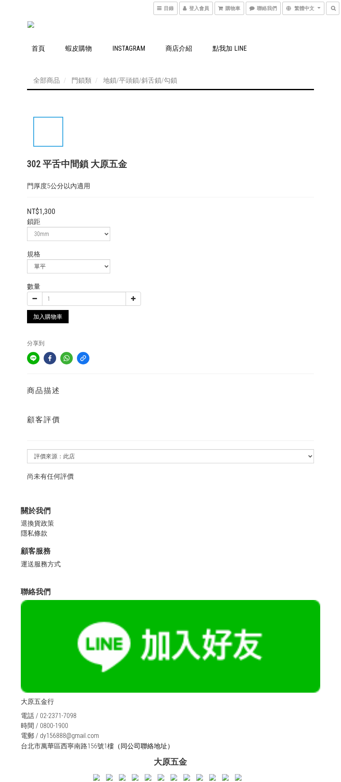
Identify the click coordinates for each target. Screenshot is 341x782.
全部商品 (46, 80)
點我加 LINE (230, 48)
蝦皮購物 (78, 48)
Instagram (128, 48)
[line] (33, 358)
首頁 (38, 48)
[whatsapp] (66, 358)
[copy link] (83, 358)
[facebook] (50, 358)
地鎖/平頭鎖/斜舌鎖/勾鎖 (140, 80)
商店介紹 (179, 48)
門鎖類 (81, 80)
